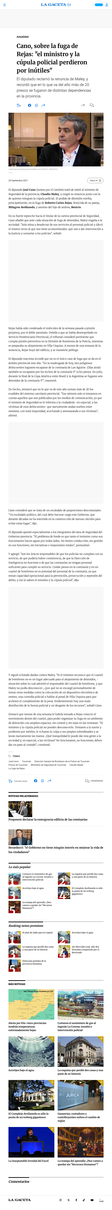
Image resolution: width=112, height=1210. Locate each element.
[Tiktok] (84, 1200)
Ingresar (107, 4)
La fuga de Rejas (16, 768)
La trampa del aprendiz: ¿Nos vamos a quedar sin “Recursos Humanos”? (37, 905)
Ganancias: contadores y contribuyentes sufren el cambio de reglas (79, 1117)
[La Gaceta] (56, 5)
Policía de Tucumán (18, 765)
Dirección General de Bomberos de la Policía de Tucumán (61, 761)
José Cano (13, 761)
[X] (68, 1200)
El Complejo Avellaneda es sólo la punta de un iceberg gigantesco (87, 891)
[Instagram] (60, 1200)
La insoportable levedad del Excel (28, 1160)
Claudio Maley (76, 765)
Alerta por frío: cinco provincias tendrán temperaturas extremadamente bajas (27, 1027)
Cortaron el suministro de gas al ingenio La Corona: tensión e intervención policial (37, 877)
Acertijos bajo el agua (33, 888)
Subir (101, 1201)
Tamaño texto (20, 781)
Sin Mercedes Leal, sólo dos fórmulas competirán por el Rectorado (85, 949)
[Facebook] (76, 1200)
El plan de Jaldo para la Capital (37, 932)
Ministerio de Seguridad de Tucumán (48, 765)
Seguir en (94, 180)
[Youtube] (92, 1200)
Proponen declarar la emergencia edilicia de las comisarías (47, 819)
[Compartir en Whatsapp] (36, 106)
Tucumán (26, 761)
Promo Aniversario (99, 4)
